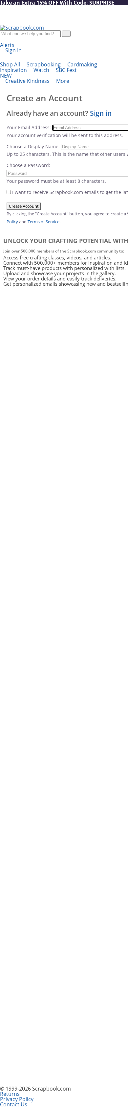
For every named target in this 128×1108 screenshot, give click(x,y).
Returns (10, 1093)
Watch (42, 70)
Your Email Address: (29, 127)
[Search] (66, 34)
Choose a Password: (28, 165)
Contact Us (13, 1104)
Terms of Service (43, 222)
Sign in (101, 113)
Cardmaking (82, 64)
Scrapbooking (44, 64)
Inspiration (14, 70)
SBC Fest (38, 72)
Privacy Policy (16, 1099)
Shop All (10, 64)
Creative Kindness (28, 80)
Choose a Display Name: (33, 146)
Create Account (24, 206)
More (63, 80)
